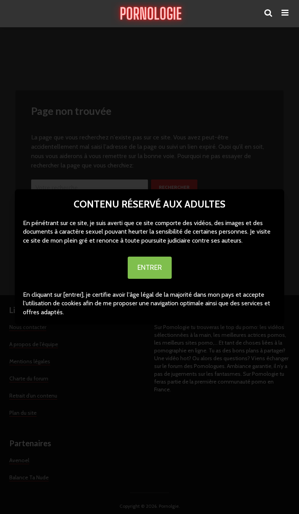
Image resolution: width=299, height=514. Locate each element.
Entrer (149, 267)
